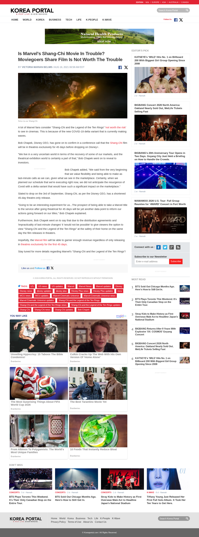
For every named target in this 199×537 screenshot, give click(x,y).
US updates (57, 286)
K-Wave (107, 20)
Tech (69, 20)
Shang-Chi (116, 142)
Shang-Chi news (42, 310)
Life (79, 20)
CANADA (185, 2)
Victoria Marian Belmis (37, 67)
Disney (119, 286)
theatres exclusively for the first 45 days (44, 244)
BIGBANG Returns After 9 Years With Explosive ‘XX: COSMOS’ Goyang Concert (155, 331)
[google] (172, 247)
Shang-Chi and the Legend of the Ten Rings (79, 300)
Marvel (71, 286)
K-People (92, 20)
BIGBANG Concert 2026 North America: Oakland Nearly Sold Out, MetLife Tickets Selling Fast (158, 108)
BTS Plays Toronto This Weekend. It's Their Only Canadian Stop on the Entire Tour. (156, 302)
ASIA (164, 2)
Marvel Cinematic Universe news (99, 296)
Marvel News (85, 286)
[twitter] (165, 247)
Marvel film (41, 240)
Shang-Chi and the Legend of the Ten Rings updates (95, 305)
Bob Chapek (84, 310)
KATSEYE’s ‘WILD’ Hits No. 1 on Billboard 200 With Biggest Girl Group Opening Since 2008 (159, 60)
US (32, 286)
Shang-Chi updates (64, 310)
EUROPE (155, 2)
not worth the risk (116, 127)
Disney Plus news (80, 291)
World (27, 20)
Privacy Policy (58, 522)
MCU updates (42, 296)
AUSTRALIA (173, 2)
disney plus (61, 291)
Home (14, 20)
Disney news (26, 291)
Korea (40, 20)
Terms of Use (74, 522)
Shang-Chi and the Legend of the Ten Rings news (43, 305)
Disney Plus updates (103, 291)
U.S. (147, 2)
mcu (120, 291)
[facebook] (158, 247)
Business (55, 20)
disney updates (44, 291)
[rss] (178, 247)
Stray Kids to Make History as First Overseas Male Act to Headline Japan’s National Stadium (156, 317)
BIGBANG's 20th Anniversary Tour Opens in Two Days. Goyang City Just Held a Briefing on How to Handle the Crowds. (159, 156)
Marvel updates (103, 286)
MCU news (25, 296)
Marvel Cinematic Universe (66, 296)
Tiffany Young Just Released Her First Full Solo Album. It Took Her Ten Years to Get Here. (166, 500)
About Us (88, 522)
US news (42, 286)
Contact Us (100, 522)
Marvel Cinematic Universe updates (37, 300)
